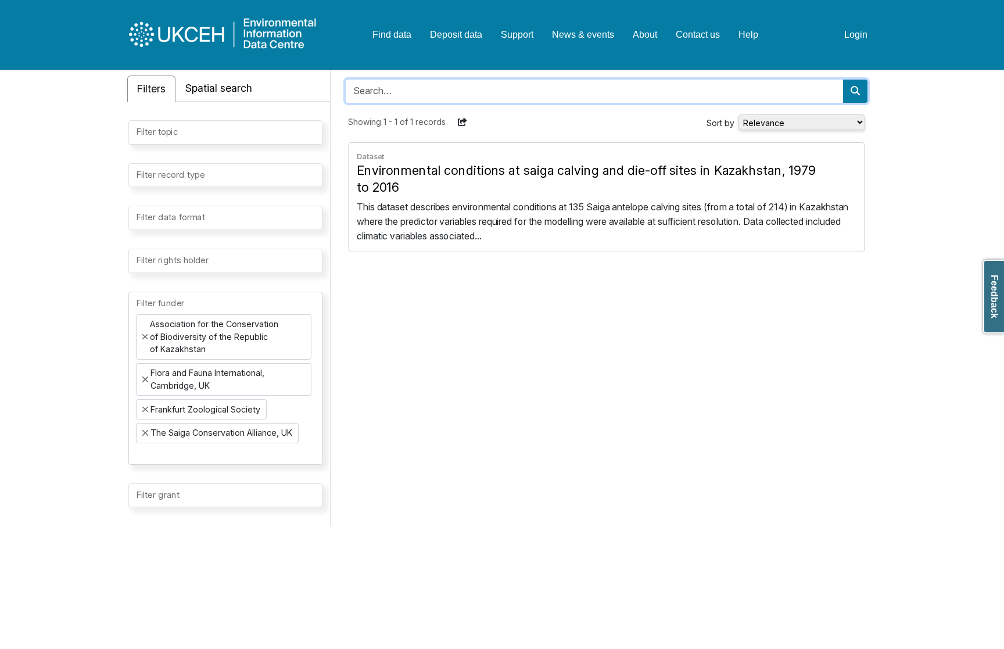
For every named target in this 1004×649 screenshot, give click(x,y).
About (645, 35)
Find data (391, 35)
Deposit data (456, 35)
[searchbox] (139, 131)
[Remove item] (145, 337)
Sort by (720, 123)
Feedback (994, 296)
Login (855, 35)
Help (748, 35)
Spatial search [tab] (218, 88)
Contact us (698, 35)
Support (517, 35)
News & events (583, 35)
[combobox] (225, 132)
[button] (462, 122)
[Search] (855, 91)
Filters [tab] (151, 89)
